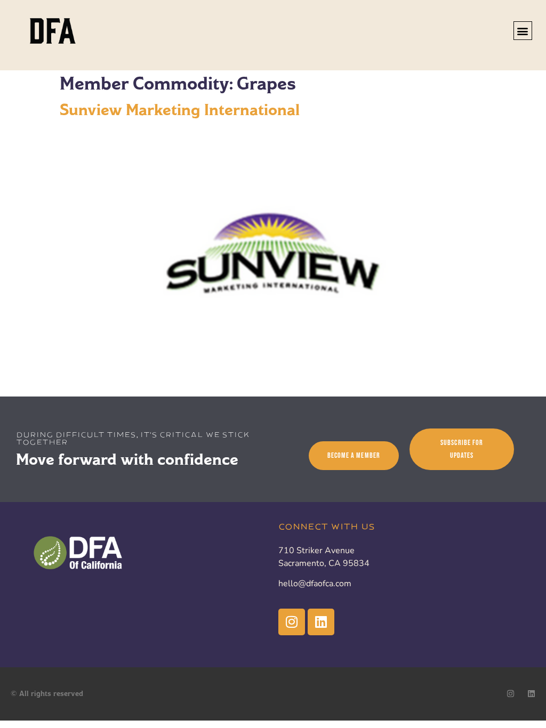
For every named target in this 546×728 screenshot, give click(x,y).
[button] (522, 30)
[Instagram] (291, 622)
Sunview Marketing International (180, 109)
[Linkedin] (321, 622)
